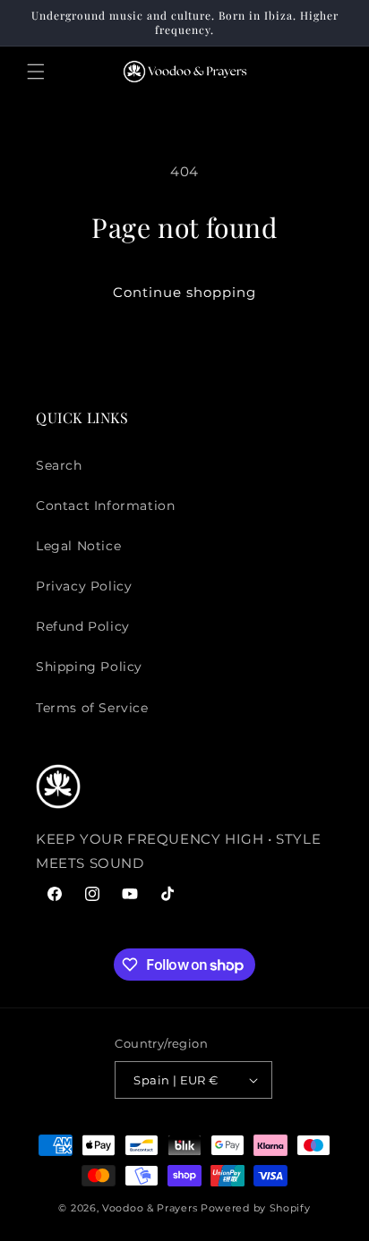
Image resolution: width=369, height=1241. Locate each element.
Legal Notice (78, 546)
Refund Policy (83, 626)
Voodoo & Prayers (151, 1208)
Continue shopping (184, 292)
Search (59, 465)
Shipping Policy (89, 667)
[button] (36, 71)
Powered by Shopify (256, 1208)
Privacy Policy (84, 586)
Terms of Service (92, 708)
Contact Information (105, 505)
